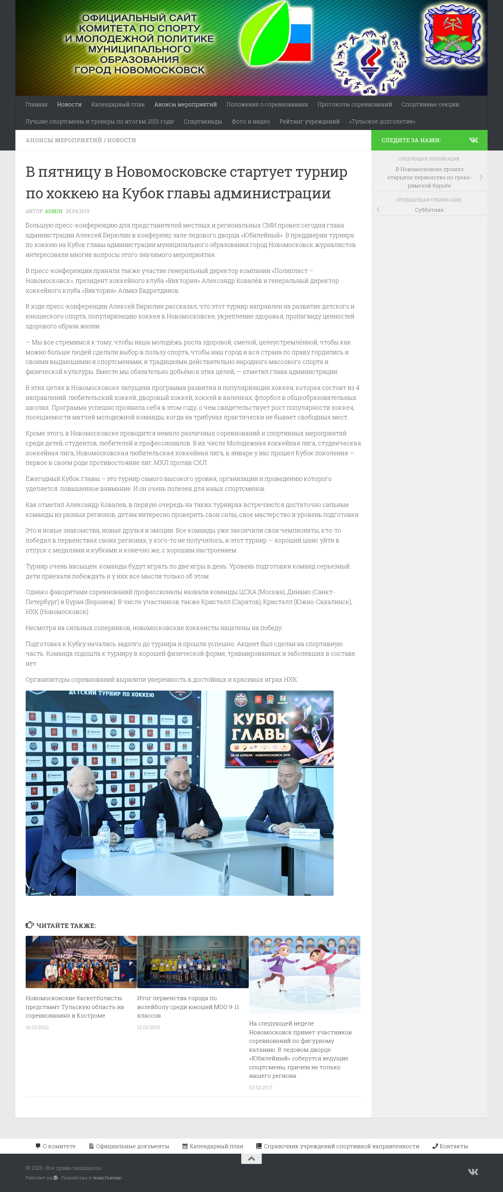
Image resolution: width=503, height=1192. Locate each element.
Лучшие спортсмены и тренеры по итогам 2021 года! (99, 121)
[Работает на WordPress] (55, 1178)
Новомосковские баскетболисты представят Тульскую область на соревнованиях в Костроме (75, 1006)
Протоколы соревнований (355, 104)
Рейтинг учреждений (310, 121)
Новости (69, 104)
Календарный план (118, 104)
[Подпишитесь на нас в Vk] (473, 140)
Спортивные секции (430, 104)
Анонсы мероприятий (185, 104)
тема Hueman (107, 1178)
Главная (36, 104)
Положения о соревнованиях (267, 104)
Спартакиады (203, 121)
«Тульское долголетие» (382, 121)
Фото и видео (251, 121)
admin (54, 211)
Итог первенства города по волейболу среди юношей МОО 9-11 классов (188, 1006)
